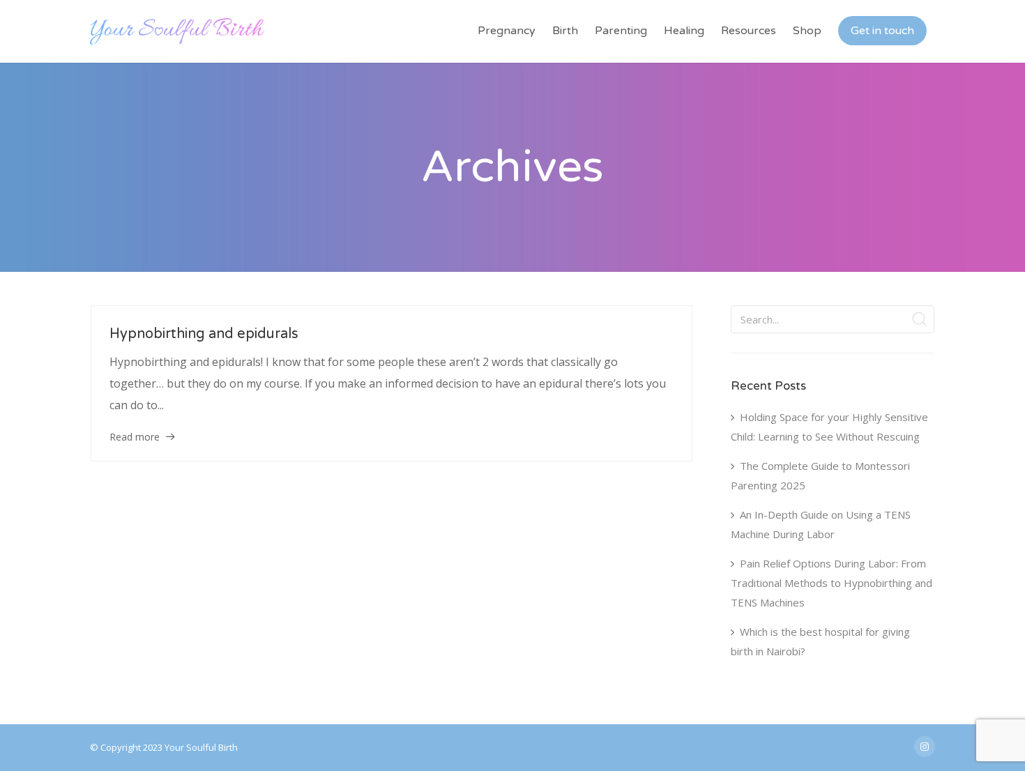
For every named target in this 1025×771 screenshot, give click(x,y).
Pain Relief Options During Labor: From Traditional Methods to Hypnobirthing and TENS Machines (831, 582)
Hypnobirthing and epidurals (203, 334)
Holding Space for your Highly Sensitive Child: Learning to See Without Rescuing (829, 426)
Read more (134, 436)
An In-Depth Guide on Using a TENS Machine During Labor (821, 524)
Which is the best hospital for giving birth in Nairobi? (820, 641)
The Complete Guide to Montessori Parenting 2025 (820, 475)
